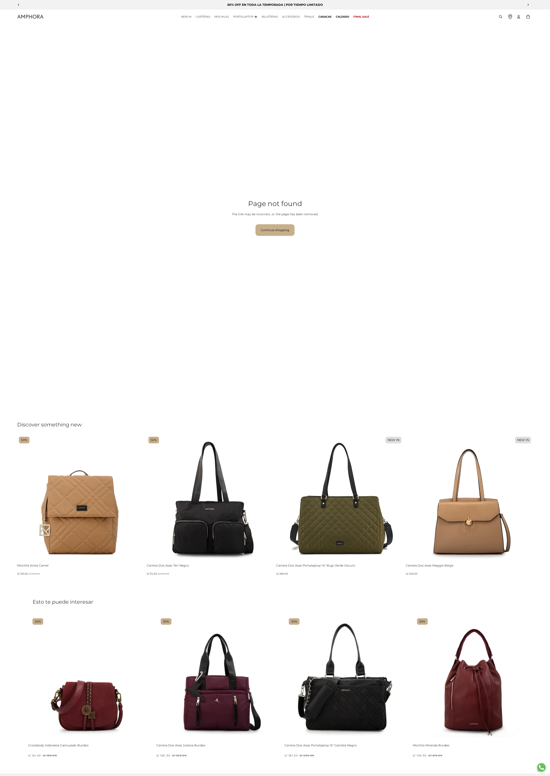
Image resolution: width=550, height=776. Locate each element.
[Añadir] (140, 558)
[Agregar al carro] (81, 732)
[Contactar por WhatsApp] (541, 767)
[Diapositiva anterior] (18, 4)
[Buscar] (500, 16)
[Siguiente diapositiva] (528, 4)
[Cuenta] (518, 16)
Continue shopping (275, 230)
